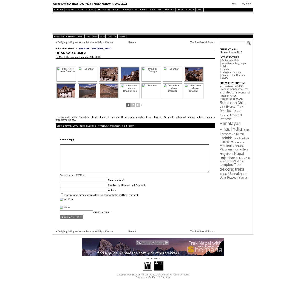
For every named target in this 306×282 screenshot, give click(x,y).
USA (115, 36)
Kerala (240, 134)
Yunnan (243, 177)
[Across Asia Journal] (153, 23)
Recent (132, 42)
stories (230, 161)
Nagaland (226, 154)
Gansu (238, 111)
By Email (247, 3)
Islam (246, 129)
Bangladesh (59, 36)
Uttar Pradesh (229, 177)
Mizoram (226, 149)
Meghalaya (238, 146)
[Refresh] (65, 208)
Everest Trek (234, 106)
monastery (115, 125)
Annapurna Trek (239, 89)
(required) (116, 180)
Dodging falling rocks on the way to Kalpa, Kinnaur (86, 42)
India (88, 36)
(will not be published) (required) (127, 185)
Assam (233, 96)
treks (239, 169)
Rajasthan (227, 158)
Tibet (108, 36)
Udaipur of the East (232, 72)
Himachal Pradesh (91, 48)
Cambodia (70, 36)
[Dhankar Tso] (87, 91)
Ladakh (226, 138)
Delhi (222, 106)
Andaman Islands (227, 86)
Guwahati (226, 69)
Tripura (224, 174)
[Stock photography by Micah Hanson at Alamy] (158, 270)
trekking (227, 169)
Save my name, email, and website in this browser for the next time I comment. (101, 195)
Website (112, 190)
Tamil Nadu (239, 161)
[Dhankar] (87, 74)
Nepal (102, 36)
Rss (234, 3)
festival (227, 111)
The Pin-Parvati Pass (201, 42)
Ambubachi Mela (230, 60)
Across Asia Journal (158, 275)
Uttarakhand (238, 174)
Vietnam (121, 36)
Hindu (225, 129)
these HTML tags (78, 175)
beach (239, 98)
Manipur (226, 145)
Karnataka (227, 134)
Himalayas (103, 125)
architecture (228, 92)
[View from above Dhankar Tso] (130, 91)
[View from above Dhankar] (172, 91)
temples (226, 165)
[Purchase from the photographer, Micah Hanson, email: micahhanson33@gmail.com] (147, 270)
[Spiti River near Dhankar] (66, 74)
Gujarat (224, 115)
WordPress (153, 277)
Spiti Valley (128, 125)
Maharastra (237, 142)
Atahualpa (166, 277)
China (79, 36)
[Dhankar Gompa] (130, 74)
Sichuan (240, 158)
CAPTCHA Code (101, 212)
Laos (95, 36)
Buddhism (91, 125)
